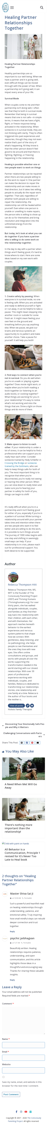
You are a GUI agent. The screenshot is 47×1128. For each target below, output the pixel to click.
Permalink (28, 898)
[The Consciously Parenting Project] (5, 7)
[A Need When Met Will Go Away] (23, 759)
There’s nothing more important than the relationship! (18, 828)
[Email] (32, 706)
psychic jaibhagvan (22, 938)
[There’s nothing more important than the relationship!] (23, 799)
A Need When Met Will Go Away (21, 785)
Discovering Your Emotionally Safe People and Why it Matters (24, 726)
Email (5, 1051)
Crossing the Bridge (14, 463)
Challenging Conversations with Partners (22, 735)
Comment (8, 1003)
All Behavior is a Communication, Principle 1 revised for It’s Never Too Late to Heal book (22, 854)
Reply (12, 931)
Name (6, 1039)
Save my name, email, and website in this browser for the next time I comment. (22, 1084)
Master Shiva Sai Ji (21, 893)
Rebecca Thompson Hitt (22, 584)
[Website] (28, 706)
